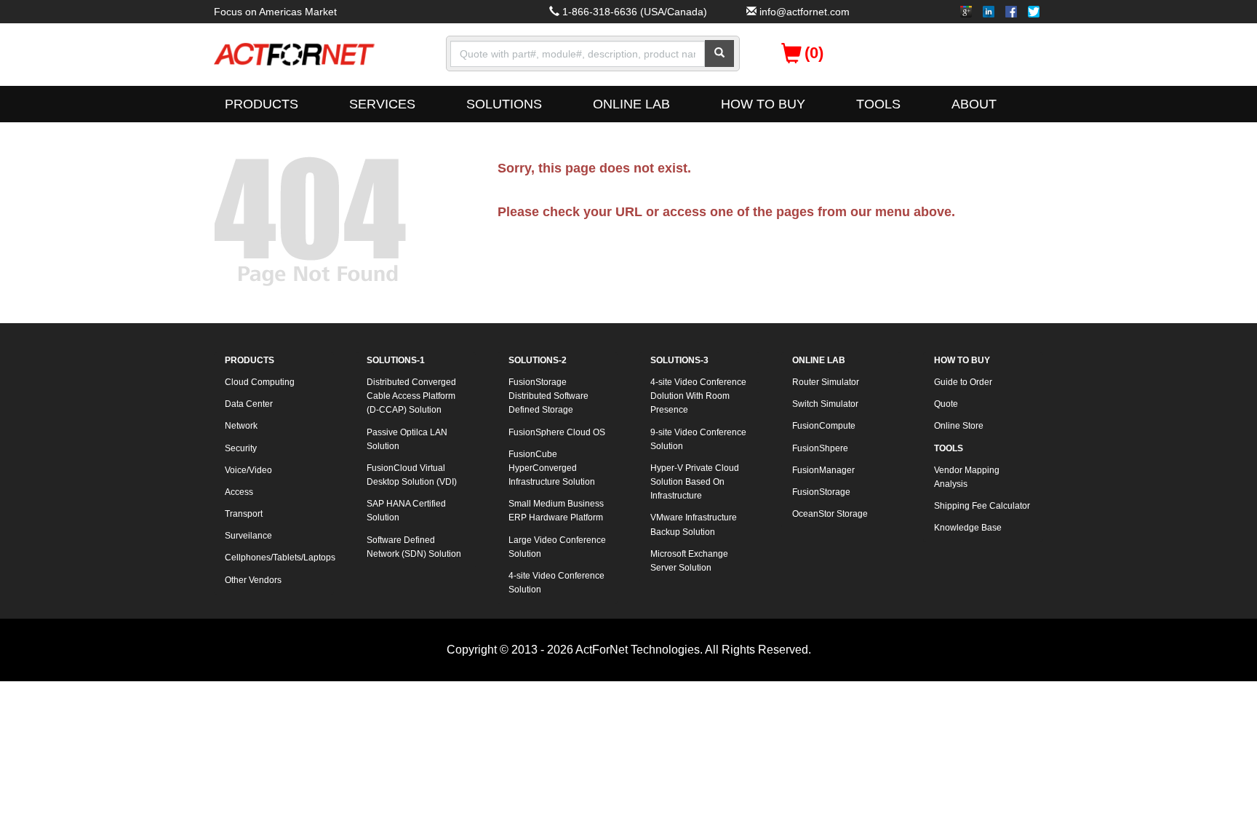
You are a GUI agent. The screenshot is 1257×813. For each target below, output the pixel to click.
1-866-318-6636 (599, 11)
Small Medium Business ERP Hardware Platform (556, 511)
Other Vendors (253, 580)
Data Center (249, 404)
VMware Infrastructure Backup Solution (693, 524)
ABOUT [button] (974, 104)
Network (241, 426)
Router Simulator (825, 382)
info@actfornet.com (804, 11)
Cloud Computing (260, 382)
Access (239, 492)
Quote (946, 404)
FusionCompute (823, 426)
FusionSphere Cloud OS (556, 432)
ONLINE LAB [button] (631, 104)
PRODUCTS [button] (261, 104)
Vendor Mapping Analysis (966, 477)
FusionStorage (821, 492)
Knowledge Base (968, 528)
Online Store (958, 426)
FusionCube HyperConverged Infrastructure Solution (551, 468)
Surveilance (248, 536)
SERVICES (382, 104)
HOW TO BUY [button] (763, 104)
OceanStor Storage (830, 514)
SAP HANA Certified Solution (406, 511)
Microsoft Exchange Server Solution (689, 561)
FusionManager (823, 470)
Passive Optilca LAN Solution (407, 439)
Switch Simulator (825, 404)
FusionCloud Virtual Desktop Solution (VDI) (412, 475)
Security (241, 448)
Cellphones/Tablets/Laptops (279, 557)
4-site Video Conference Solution (556, 583)
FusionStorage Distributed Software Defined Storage (548, 396)
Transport (244, 514)
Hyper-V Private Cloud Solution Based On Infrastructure (694, 482)
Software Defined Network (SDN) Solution (414, 547)
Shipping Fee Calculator (982, 506)
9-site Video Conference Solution (698, 439)
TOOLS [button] (878, 104)
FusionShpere (820, 448)
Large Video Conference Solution (557, 547)
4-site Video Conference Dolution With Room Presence (698, 396)
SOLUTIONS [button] (504, 104)
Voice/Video (248, 470)
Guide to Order (963, 382)
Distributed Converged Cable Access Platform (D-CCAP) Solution (411, 396)
